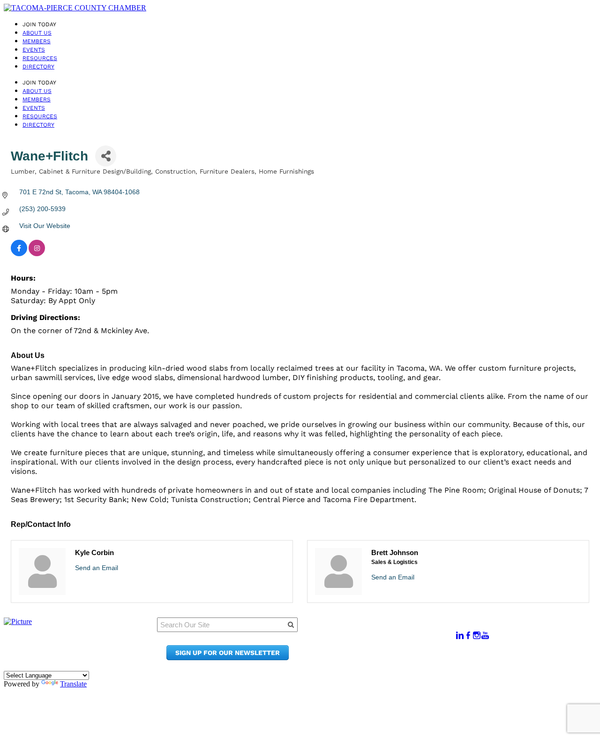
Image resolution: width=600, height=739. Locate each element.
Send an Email (96, 567)
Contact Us (374, 648)
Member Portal (381, 630)
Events (33, 49)
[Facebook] (468, 636)
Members (36, 41)
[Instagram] (476, 636)
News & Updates (383, 639)
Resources (39, 58)
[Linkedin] (460, 636)
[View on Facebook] (19, 254)
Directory (38, 66)
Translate (73, 684)
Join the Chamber (387, 657)
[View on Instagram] (37, 254)
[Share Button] (105, 156)
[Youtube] (485, 636)
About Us (37, 33)
